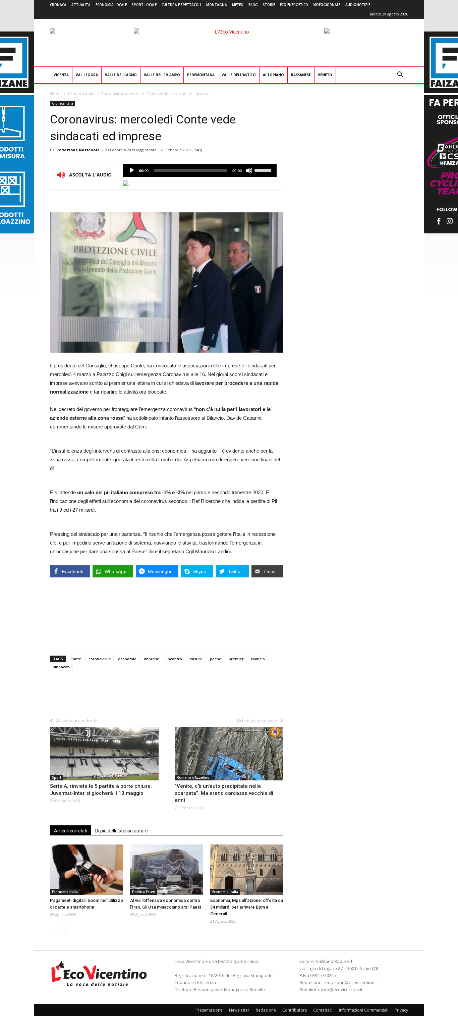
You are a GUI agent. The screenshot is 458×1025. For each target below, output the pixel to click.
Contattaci (323, 1010)
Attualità (81, 4)
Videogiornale (326, 4)
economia (127, 658)
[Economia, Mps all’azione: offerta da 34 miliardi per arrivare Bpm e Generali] (246, 869)
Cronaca (58, 4)
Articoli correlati (70, 830)
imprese (151, 658)
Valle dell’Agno (121, 74)
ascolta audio (131, 170)
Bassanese (301, 74)
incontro (174, 658)
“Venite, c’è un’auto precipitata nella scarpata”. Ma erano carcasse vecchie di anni (224, 793)
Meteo (237, 4)
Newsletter (239, 1010)
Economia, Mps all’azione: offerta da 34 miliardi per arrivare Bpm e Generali (246, 907)
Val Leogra (87, 74)
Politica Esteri (143, 891)
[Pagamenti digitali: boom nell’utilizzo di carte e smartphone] (86, 869)
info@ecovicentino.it (341, 989)
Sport (56, 777)
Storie (269, 4)
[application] (200, 170)
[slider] (263, 170)
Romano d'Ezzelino (193, 777)
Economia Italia (65, 891)
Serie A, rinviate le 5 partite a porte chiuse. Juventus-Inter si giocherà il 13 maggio (101, 789)
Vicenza (61, 74)
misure (196, 658)
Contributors (294, 1010)
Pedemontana (201, 74)
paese (215, 658)
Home (56, 94)
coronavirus (100, 658)
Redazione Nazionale (78, 149)
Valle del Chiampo (162, 74)
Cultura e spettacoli (181, 4)
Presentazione (209, 1010)
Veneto (325, 74)
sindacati (61, 666)
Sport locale (144, 4)
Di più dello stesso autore (121, 830)
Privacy (401, 1010)
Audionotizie (357, 4)
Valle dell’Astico (239, 74)
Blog (253, 4)
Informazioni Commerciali (363, 1010)
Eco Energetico (294, 4)
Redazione (266, 1010)
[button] (400, 75)
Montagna (216, 4)
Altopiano (273, 74)
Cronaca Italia (81, 94)
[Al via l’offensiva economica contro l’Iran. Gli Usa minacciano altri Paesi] (166, 869)
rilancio (258, 658)
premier (236, 658)
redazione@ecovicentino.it (351, 982)
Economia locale (111, 4)
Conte (75, 658)
